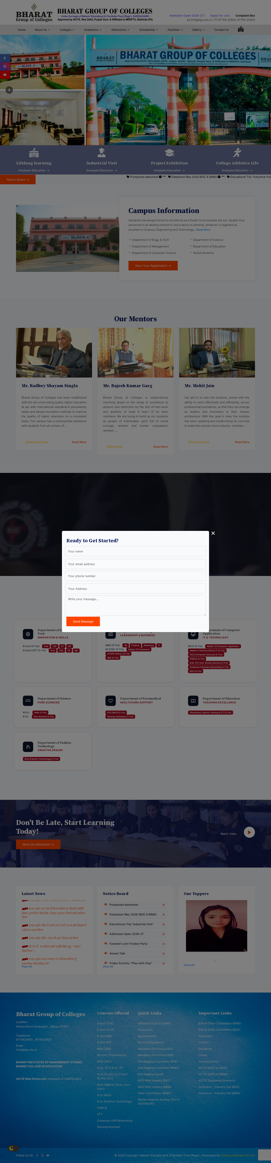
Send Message (83, 621)
